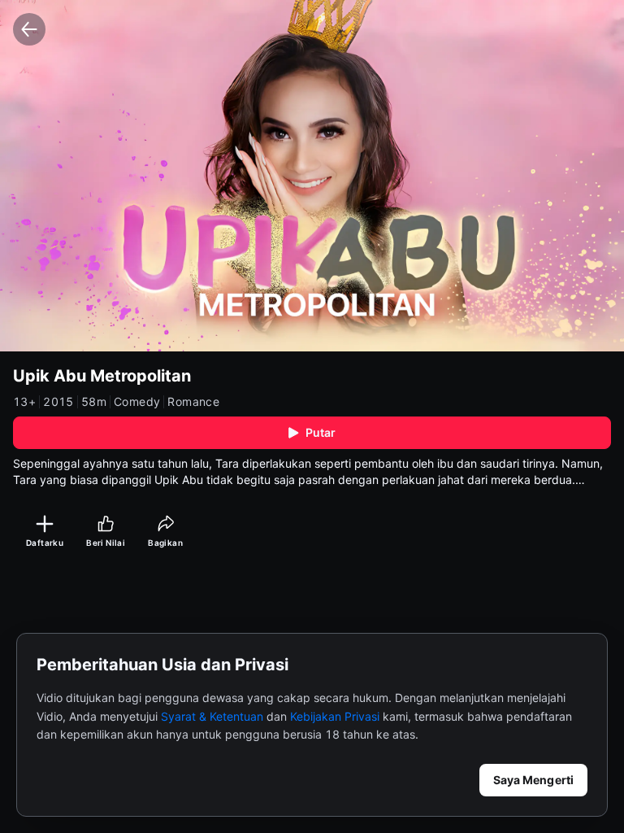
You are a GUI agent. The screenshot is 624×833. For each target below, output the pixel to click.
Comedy (137, 401)
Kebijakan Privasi (334, 716)
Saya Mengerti (533, 780)
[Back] (29, 29)
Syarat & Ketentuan (212, 716)
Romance (193, 401)
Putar (321, 432)
